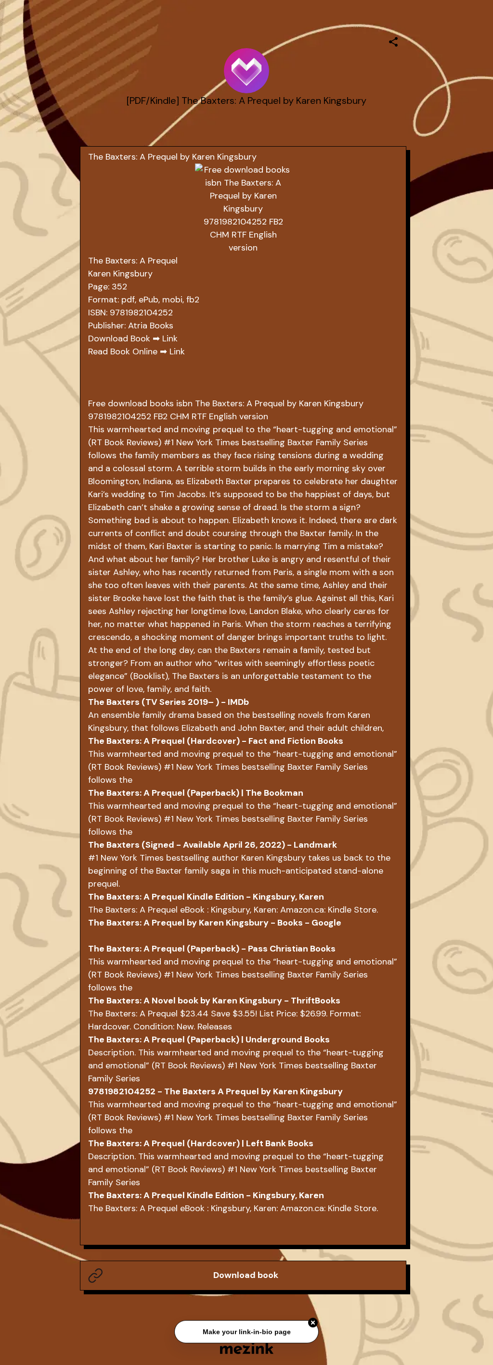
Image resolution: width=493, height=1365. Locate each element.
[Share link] (393, 40)
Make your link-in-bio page (246, 1330)
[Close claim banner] (313, 1321)
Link (170, 338)
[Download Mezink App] (246, 1348)
